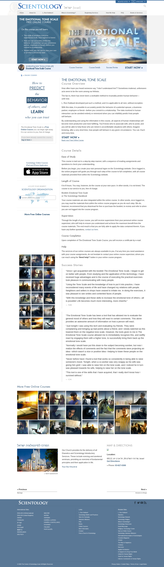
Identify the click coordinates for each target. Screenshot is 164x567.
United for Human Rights (125, 554)
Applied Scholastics (123, 549)
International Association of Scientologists (130, 535)
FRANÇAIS (20, 520)
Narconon (121, 547)
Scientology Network (124, 517)
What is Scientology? (68, 13)
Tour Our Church (69, 467)
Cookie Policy (125, 564)
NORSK (46, 515)
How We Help (110, 13)
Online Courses (83, 526)
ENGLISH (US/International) (25, 513)
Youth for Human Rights (125, 556)
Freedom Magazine (123, 538)
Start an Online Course (124, 531)
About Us (32, 13)
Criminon (120, 545)
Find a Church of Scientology (87, 533)
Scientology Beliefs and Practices (88, 514)
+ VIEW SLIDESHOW (51, 474)
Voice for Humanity (84, 517)
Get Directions (113, 461)
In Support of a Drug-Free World (127, 552)
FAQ (122, 13)
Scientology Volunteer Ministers (127, 533)
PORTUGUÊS (48, 529)
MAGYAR (46, 513)
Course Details (94, 67)
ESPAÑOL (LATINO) (50, 520)
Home (22, 13)
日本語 (19, 525)
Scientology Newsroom (124, 524)
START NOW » (38, 59)
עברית (19, 523)
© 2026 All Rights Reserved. (35, 564)
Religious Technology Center (126, 528)
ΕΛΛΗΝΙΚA (47, 524)
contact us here (91, 230)
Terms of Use (134, 564)
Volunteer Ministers (84, 519)
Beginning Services (91, 13)
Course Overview (75, 67)
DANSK (19, 517)
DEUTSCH (20, 534)
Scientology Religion (124, 519)
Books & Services (136, 13)
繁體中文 (19, 529)
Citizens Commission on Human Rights (129, 558)
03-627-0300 (120, 465)
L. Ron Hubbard (48, 13)
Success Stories (112, 67)
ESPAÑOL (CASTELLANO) (52, 522)
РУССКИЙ (20, 527)
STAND (120, 540)
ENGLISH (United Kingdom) (25, 515)
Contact (81, 531)
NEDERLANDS (21, 532)
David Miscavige (123, 526)
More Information (84, 528)
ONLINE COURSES (30, 75)
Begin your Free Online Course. (73, 140)
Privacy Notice (116, 564)
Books (80, 524)
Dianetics (120, 514)
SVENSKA (47, 517)
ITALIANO (47, 527)
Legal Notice (143, 564)
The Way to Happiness (124, 542)
